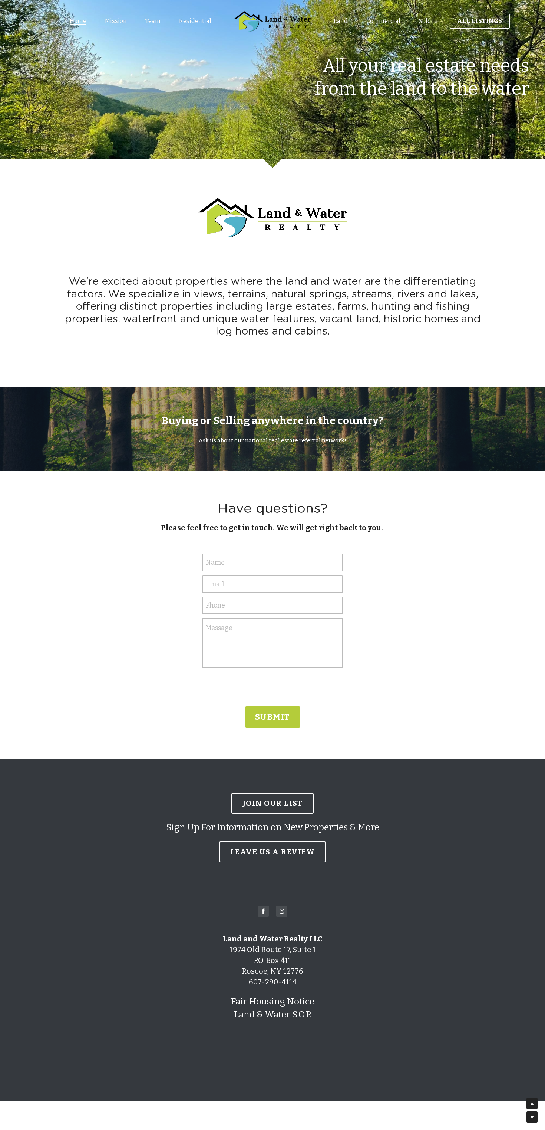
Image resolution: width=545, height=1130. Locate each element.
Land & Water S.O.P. (272, 1014)
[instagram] (281, 911)
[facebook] (263, 911)
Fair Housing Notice (272, 1001)
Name (215, 563)
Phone (215, 605)
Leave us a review (272, 851)
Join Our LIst (272, 803)
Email (215, 584)
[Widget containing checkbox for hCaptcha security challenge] (272, 686)
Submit (272, 717)
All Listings (479, 21)
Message (219, 628)
